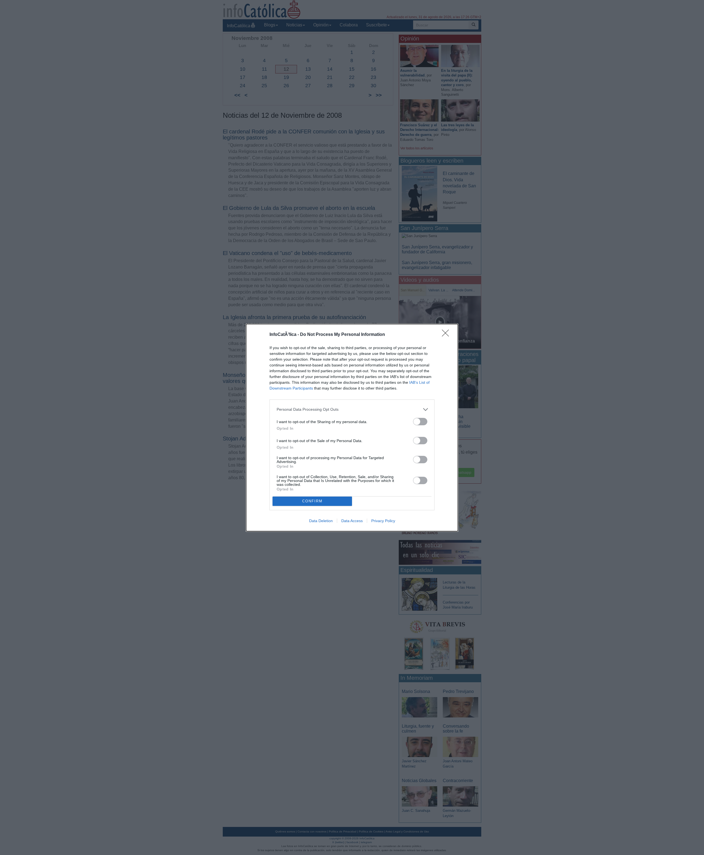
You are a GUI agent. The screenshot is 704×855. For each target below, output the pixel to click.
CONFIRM (312, 501)
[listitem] (352, 409)
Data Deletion (321, 521)
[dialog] (352, 427)
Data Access (352, 521)
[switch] (420, 421)
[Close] (447, 335)
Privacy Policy (383, 521)
